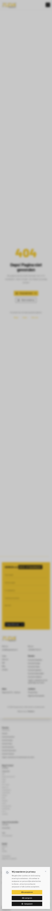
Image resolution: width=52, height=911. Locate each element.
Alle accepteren (27, 892)
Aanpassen (28, 904)
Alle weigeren (27, 898)
